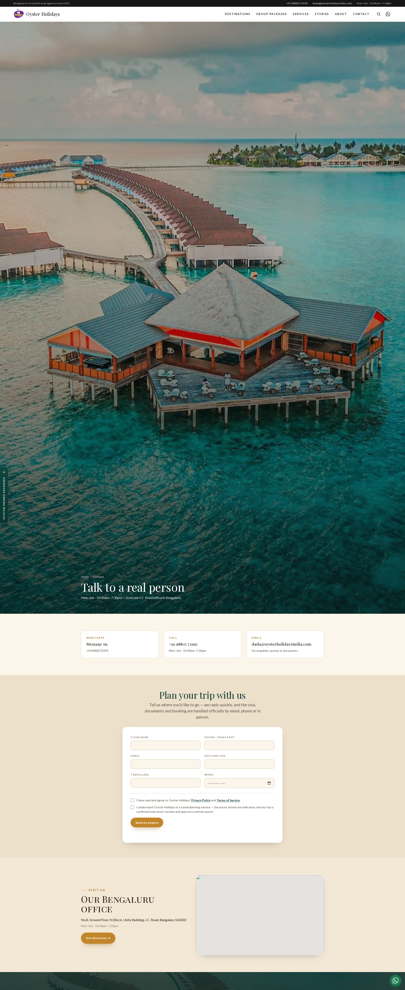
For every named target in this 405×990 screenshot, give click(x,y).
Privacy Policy (201, 800)
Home (85, 576)
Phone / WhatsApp (219, 737)
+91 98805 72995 (297, 3)
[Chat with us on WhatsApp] (395, 980)
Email (135, 755)
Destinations (237, 14)
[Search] (378, 14)
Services (301, 14)
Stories (322, 14)
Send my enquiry (147, 822)
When (208, 774)
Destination (214, 755)
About (341, 14)
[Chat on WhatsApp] (388, 14)
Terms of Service (228, 800)
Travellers (140, 774)
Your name (139, 737)
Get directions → (98, 938)
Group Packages (271, 14)
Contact (361, 14)
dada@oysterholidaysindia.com (332, 3)
